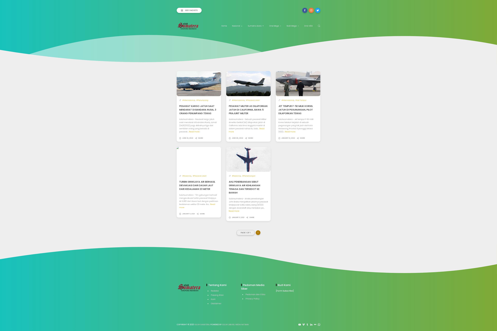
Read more (194, 131)
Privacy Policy (253, 298)
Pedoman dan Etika (255, 294)
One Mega (274, 26)
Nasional (236, 26)
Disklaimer (216, 303)
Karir (213, 299)
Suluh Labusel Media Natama (235, 324)
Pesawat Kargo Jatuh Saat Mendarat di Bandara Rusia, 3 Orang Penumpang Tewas (197, 109)
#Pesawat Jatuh (253, 100)
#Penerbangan (248, 176)
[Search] (319, 26)
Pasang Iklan (217, 295)
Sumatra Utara (254, 26)
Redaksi (215, 290)
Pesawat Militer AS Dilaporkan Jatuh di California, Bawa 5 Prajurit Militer (248, 109)
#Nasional (186, 176)
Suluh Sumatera (202, 324)
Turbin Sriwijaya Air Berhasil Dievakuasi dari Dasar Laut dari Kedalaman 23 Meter (197, 185)
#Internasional (188, 100)
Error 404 (308, 26)
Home (224, 26)
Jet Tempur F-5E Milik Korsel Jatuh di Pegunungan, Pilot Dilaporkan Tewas (295, 109)
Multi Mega (292, 26)
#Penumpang (202, 100)
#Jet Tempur (300, 100)
